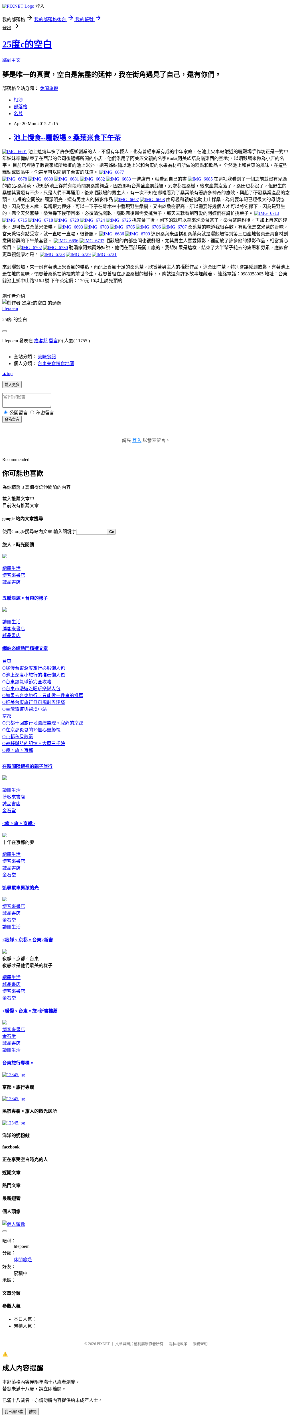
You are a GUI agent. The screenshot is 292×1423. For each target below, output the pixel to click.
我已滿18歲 (14, 1412)
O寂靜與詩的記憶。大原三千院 (33, 743)
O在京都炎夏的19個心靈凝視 (31, 729)
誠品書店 (11, 582)
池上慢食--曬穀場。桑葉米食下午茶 (67, 137)
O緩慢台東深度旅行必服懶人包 (33, 668)
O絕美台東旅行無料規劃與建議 (33, 702)
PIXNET (103, 1344)
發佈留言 (12, 419)
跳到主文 (11, 60)
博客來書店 (13, 575)
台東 (6, 661)
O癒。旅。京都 (17, 750)
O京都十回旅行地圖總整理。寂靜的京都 (42, 722)
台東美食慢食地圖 (56, 363)
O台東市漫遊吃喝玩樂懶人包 (31, 688)
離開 (32, 1412)
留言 (53, 340)
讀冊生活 (11, 568)
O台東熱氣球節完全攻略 (26, 681)
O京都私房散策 (17, 736)
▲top (7, 373)
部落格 (20, 106)
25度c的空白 (27, 44)
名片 (18, 113)
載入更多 (12, 385)
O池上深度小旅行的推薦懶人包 (33, 675)
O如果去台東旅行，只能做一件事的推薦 (42, 695)
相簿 (18, 99)
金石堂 (9, 810)
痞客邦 (41, 340)
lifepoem (10, 308)
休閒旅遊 (49, 88)
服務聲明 (200, 1344)
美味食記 (47, 356)
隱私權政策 (178, 1344)
